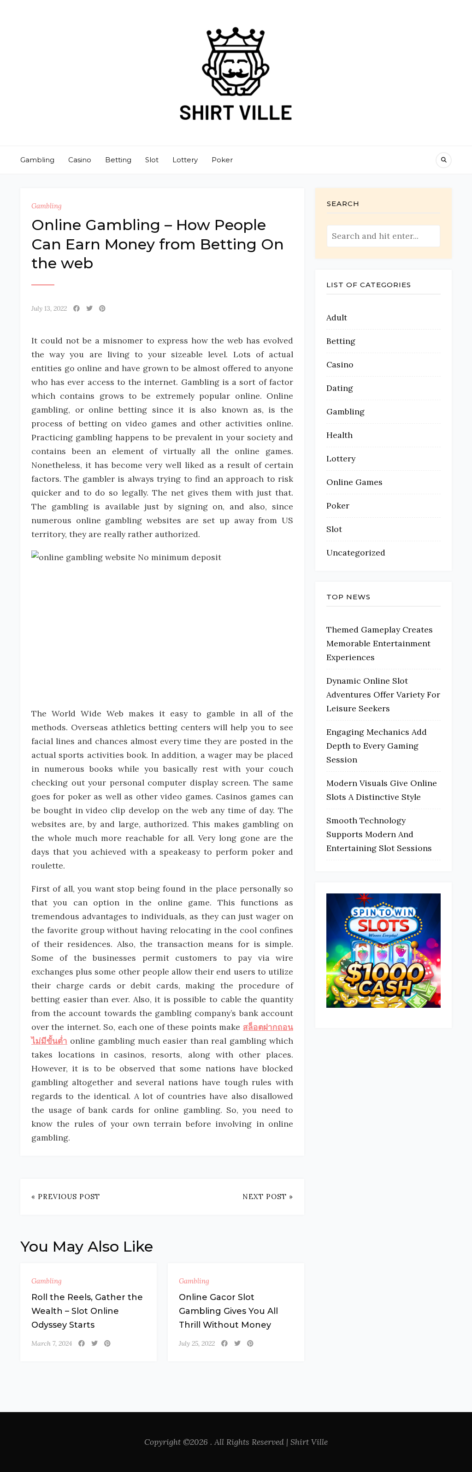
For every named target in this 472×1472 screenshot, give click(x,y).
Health (339, 435)
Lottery (185, 159)
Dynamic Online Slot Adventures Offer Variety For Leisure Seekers (383, 694)
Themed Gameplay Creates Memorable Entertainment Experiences (379, 643)
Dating (339, 388)
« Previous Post (65, 1196)
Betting (118, 159)
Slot (152, 159)
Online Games (354, 482)
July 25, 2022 (197, 1343)
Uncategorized (355, 552)
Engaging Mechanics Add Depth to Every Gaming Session (376, 746)
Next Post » (267, 1196)
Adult (336, 317)
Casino (79, 159)
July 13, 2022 (49, 308)
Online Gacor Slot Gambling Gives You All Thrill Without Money (228, 1311)
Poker (222, 159)
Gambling (37, 159)
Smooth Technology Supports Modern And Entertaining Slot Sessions (379, 834)
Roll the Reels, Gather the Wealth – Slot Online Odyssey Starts (87, 1311)
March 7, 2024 (51, 1343)
